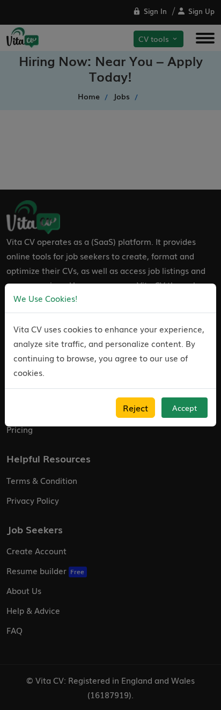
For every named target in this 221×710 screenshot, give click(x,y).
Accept (184, 407)
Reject (135, 407)
